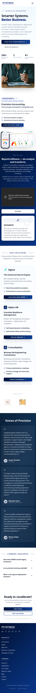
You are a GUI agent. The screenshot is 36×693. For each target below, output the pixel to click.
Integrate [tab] (18, 211)
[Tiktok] (19, 631)
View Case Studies (18, 613)
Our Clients (4, 668)
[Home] (8, 3)
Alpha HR (4, 647)
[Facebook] (6, 631)
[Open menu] (32, 3)
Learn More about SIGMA (16, 297)
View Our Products (11, 47)
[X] (16, 631)
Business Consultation (8, 650)
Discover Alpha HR (17, 337)
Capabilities (5, 666)
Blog (2, 674)
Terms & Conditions (22, 688)
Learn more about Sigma (11, 125)
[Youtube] (12, 631)
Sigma (3, 645)
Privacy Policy (12, 688)
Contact (3, 679)
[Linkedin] (2, 631)
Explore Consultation (17, 379)
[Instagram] (9, 631)
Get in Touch (18, 609)
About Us (4, 663)
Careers (3, 677)
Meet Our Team (6, 671)
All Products (5, 642)
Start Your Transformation (14, 42)
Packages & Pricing (7, 653)
